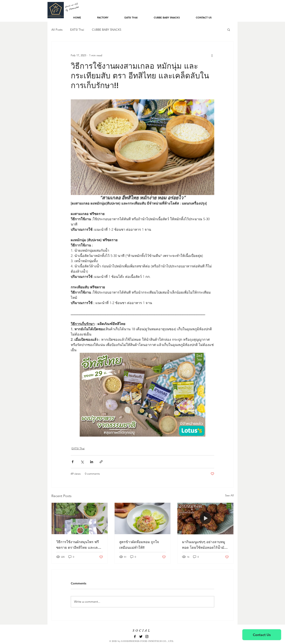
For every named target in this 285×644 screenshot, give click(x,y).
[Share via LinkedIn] (91, 462)
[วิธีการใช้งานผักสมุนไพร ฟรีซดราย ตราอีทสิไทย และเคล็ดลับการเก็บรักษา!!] (80, 518)
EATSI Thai (77, 29)
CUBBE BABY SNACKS (106, 29)
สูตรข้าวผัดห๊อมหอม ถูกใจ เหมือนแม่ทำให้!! (139, 545)
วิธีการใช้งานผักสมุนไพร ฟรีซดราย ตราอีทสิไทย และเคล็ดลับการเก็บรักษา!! (79, 545)
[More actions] (212, 55)
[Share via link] (101, 462)
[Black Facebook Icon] (135, 636)
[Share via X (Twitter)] (82, 462)
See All (229, 495)
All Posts (56, 29)
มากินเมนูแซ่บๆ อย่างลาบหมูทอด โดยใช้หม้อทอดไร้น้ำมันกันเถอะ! (204, 545)
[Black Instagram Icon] (147, 636)
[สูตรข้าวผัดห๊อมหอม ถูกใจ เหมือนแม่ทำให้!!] (143, 518)
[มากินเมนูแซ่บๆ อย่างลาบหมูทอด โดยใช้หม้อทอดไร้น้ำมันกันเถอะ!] (205, 518)
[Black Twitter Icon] (141, 636)
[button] (229, 29)
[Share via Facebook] (72, 462)
